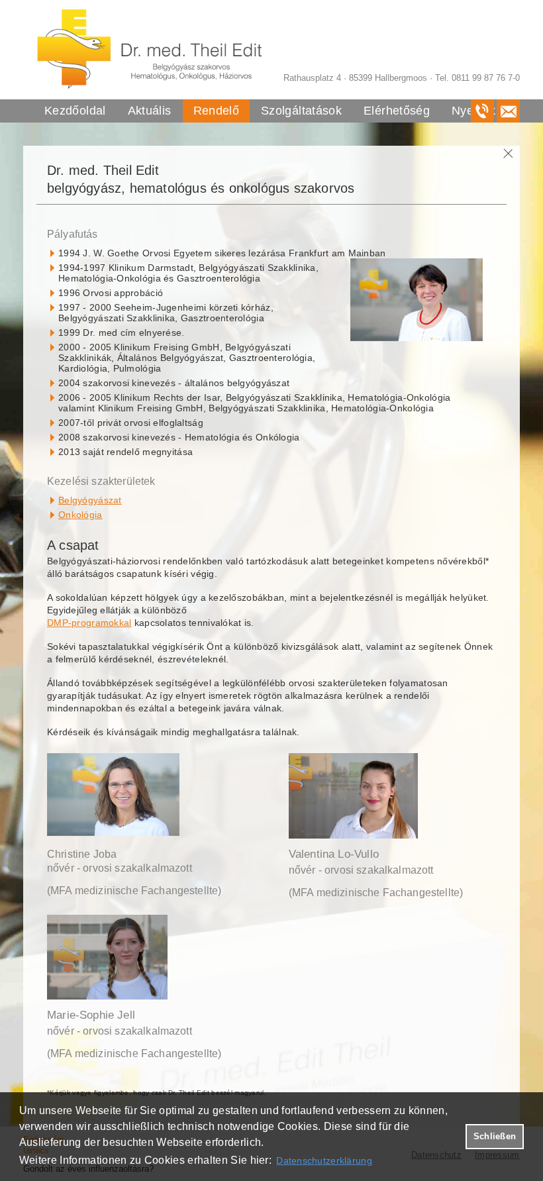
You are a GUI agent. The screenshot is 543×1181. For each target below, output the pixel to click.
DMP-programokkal (89, 622)
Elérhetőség (397, 110)
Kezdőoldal (75, 110)
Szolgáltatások (301, 110)
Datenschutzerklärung (324, 1160)
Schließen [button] (494, 1136)
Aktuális (150, 110)
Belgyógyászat (90, 500)
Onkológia (80, 514)
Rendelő (216, 110)
